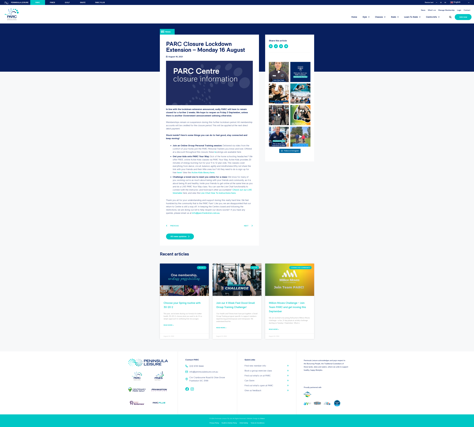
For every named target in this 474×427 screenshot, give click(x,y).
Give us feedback (253, 390)
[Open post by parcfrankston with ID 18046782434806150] (279, 94)
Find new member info (255, 365)
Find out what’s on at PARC (258, 375)
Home (354, 17)
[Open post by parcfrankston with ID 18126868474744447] (300, 137)
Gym (365, 17)
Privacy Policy (214, 423)
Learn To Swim (411, 17)
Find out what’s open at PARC (259, 385)
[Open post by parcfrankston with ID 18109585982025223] (300, 115)
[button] (450, 17)
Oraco (262, 418)
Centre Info (431, 17)
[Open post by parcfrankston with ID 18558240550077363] (279, 72)
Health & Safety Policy (229, 423)
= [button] (445, 2)
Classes (379, 17)
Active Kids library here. (203, 172)
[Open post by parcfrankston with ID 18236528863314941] (279, 137)
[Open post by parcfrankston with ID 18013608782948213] (279, 115)
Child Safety (243, 423)
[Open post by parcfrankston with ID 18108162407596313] (300, 94)
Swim (393, 17)
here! (179, 172)
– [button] (436, 2)
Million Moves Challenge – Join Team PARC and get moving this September (287, 307)
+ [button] (441, 2)
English (456, 2)
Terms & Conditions (258, 423)
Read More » (169, 325)
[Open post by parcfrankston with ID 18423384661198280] (300, 72)
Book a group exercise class (258, 370)
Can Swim (249, 380)
